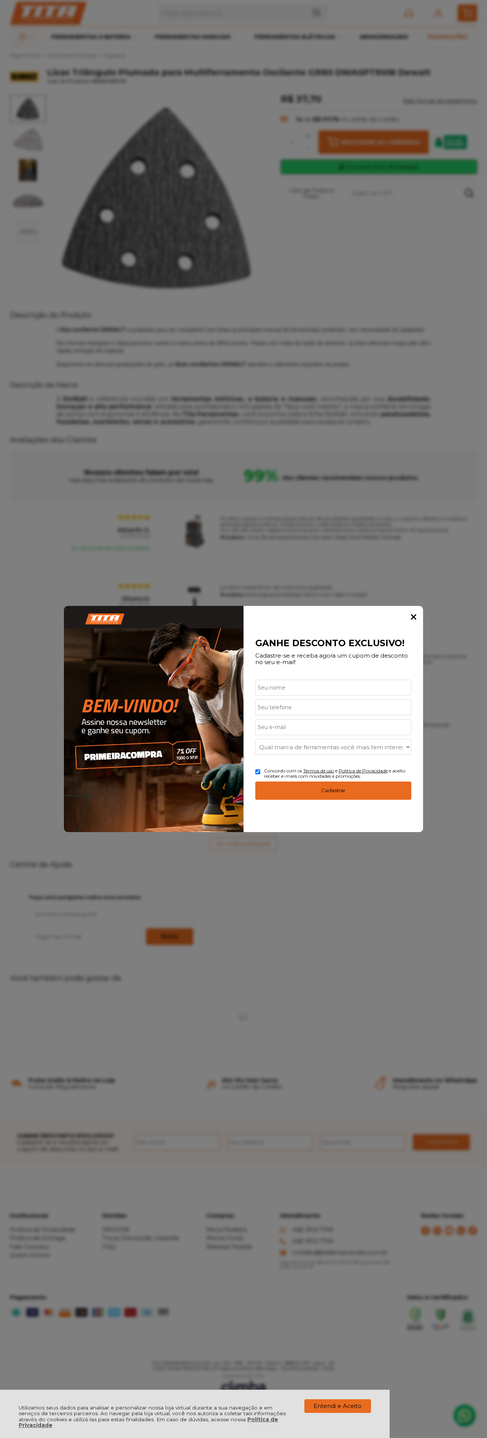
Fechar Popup (413, 617)
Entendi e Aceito (337, 1405)
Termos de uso (318, 771)
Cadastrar (333, 790)
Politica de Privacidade (363, 771)
